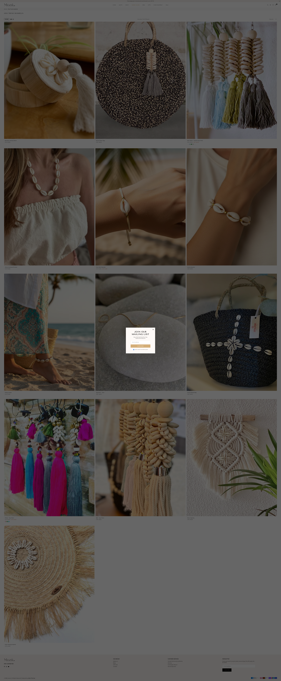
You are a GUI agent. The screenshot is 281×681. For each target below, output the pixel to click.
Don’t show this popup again (141, 349)
